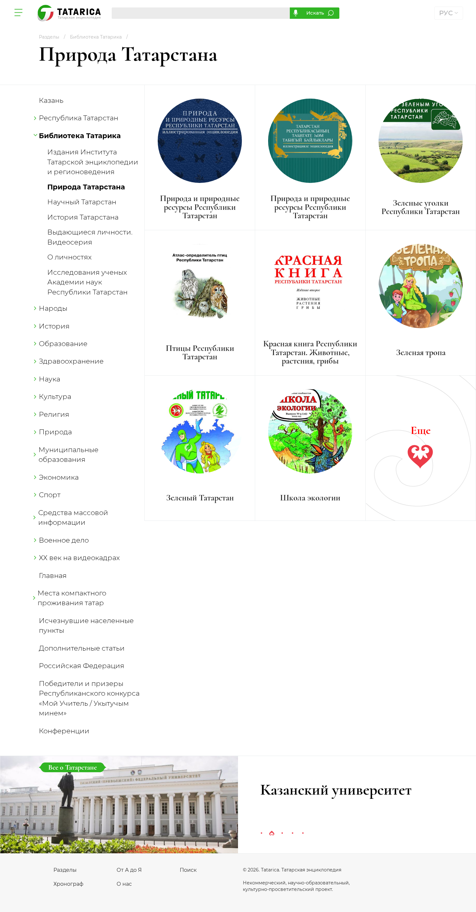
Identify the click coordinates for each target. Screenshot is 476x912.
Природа (55, 431)
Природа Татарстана (86, 187)
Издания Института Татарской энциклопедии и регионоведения (92, 162)
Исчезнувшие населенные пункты (86, 625)
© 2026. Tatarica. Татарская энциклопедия (292, 870)
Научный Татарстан (81, 202)
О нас (124, 884)
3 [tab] (282, 833)
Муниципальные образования (68, 454)
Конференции (64, 730)
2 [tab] (271, 833)
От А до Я (129, 870)
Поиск (188, 870)
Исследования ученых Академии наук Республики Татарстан (87, 282)
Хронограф (68, 884)
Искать (315, 13)
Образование (63, 343)
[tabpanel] (238, 804)
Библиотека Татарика (80, 135)
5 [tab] (302, 833)
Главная (53, 575)
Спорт (50, 494)
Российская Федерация (81, 665)
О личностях (69, 257)
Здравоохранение (71, 361)
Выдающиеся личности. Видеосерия (89, 237)
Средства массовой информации (73, 517)
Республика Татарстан (78, 118)
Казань (51, 100)
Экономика (59, 477)
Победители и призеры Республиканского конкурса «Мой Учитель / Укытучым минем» (89, 698)
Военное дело (64, 540)
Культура (55, 396)
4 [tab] (292, 833)
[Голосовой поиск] (295, 13)
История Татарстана (83, 217)
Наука (49, 379)
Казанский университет (336, 790)
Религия (54, 414)
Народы (53, 308)
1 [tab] (261, 833)
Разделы (65, 870)
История (54, 326)
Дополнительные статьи (82, 648)
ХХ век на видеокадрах (79, 557)
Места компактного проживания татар (72, 598)
